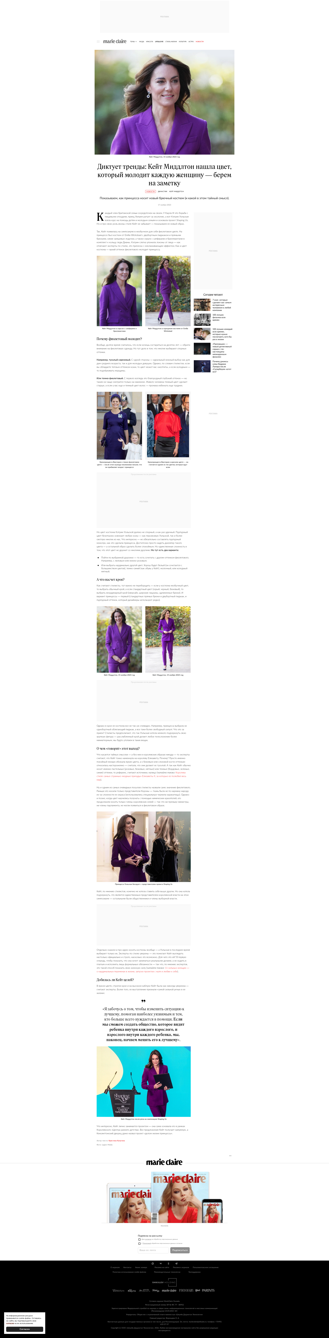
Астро (191, 41)
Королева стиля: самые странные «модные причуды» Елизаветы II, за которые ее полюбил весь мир (141, 776)
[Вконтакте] (160, 1263)
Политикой (147, 1243)
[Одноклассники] (168, 1263)
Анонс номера (141, 1267)
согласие (148, 1239)
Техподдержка (194, 1272)
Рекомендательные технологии (167, 1272)
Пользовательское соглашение (205, 1267)
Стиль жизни (171, 41)
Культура (182, 41)
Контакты (127, 1267)
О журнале (115, 1267)
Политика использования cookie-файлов (129, 1272)
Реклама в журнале (181, 1267)
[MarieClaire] (115, 41)
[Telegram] (176, 1263)
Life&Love (159, 41)
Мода (141, 41)
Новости (200, 41)
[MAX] (152, 1263)
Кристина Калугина (117, 1141)
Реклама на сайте (162, 1267)
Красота (149, 41)
